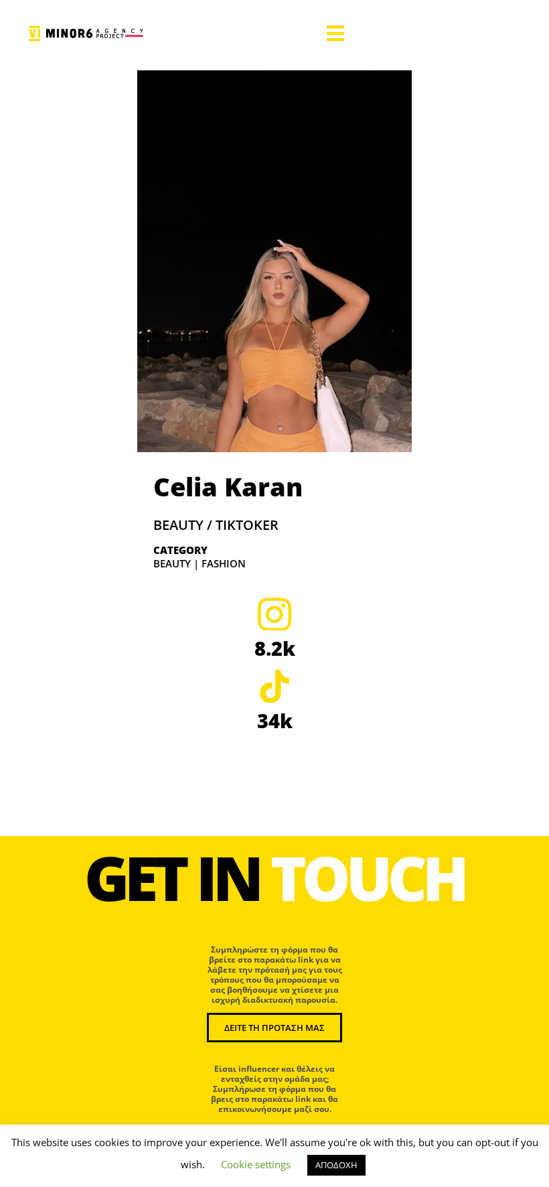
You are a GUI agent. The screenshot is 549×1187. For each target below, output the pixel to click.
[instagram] (274, 613)
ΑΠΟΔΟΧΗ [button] (336, 1165)
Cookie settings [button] (256, 1164)
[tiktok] (274, 686)
